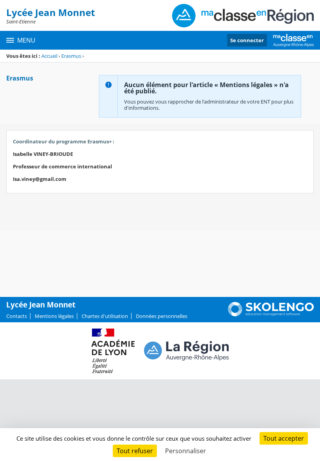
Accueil (49, 55)
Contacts (16, 316)
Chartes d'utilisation (105, 316)
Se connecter (247, 40)
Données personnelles (161, 316)
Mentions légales (54, 316)
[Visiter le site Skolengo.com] (271, 314)
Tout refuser (135, 451)
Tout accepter (283, 438)
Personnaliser (185, 451)
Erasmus (71, 55)
